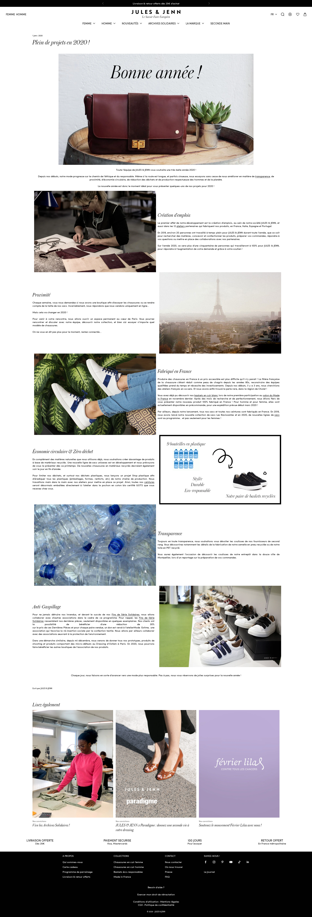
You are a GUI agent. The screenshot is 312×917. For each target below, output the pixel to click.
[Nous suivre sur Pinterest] (222, 862)
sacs (277, 414)
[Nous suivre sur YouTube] (231, 862)
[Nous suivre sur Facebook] (205, 862)
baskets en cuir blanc (206, 395)
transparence (262, 176)
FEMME (86, 23)
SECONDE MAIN (220, 23)
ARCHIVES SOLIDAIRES (162, 23)
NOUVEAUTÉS (130, 23)
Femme (10, 14)
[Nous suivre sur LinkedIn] (247, 862)
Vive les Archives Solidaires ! (51, 825)
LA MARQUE (193, 23)
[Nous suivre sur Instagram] (214, 862)
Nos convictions (39, 821)
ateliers (180, 226)
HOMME (107, 23)
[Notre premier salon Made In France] (220, 312)
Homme (21, 14)
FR (272, 14)
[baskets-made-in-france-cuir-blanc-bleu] (95, 394)
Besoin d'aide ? (156, 887)
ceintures (149, 482)
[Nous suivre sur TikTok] (239, 862)
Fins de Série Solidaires (125, 614)
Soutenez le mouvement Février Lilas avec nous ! (230, 825)
